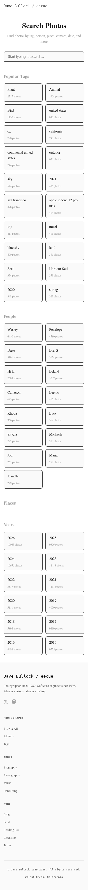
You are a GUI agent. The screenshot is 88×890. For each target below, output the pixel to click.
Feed (7, 822)
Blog (7, 814)
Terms (7, 845)
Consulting (10, 791)
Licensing (10, 838)
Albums (9, 736)
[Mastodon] (14, 702)
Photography (12, 775)
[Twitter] (6, 702)
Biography (10, 767)
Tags (6, 744)
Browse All (11, 728)
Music (7, 783)
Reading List (11, 830)
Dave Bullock (25, 6)
